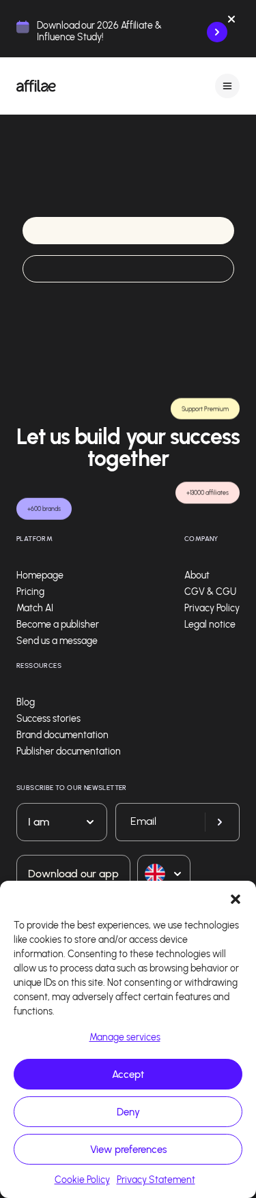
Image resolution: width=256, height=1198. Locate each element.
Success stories (48, 719)
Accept (128, 1074)
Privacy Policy (212, 608)
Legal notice (210, 624)
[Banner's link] (217, 32)
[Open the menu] (227, 85)
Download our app (73, 873)
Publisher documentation (68, 751)
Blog (25, 702)
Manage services (124, 1037)
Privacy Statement (156, 1180)
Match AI (34, 608)
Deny (128, 1112)
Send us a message (57, 641)
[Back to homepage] (36, 86)
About (197, 575)
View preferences (128, 1149)
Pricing (30, 592)
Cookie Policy (82, 1180)
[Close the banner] (231, 22)
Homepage (39, 575)
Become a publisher (57, 624)
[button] (235, 898)
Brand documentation (62, 735)
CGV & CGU (210, 592)
